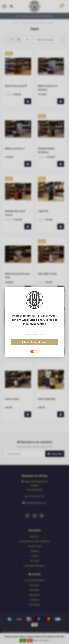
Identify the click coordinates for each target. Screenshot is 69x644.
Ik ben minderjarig (34, 334)
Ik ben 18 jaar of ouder (34, 342)
